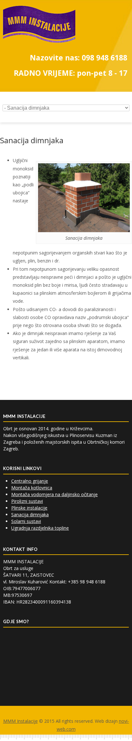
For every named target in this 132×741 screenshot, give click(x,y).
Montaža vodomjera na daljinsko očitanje (54, 494)
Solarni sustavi (26, 521)
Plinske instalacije (29, 508)
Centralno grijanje (29, 481)
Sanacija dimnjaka (30, 514)
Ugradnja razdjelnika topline (40, 528)
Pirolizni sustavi (27, 501)
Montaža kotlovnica (31, 488)
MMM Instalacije (20, 721)
